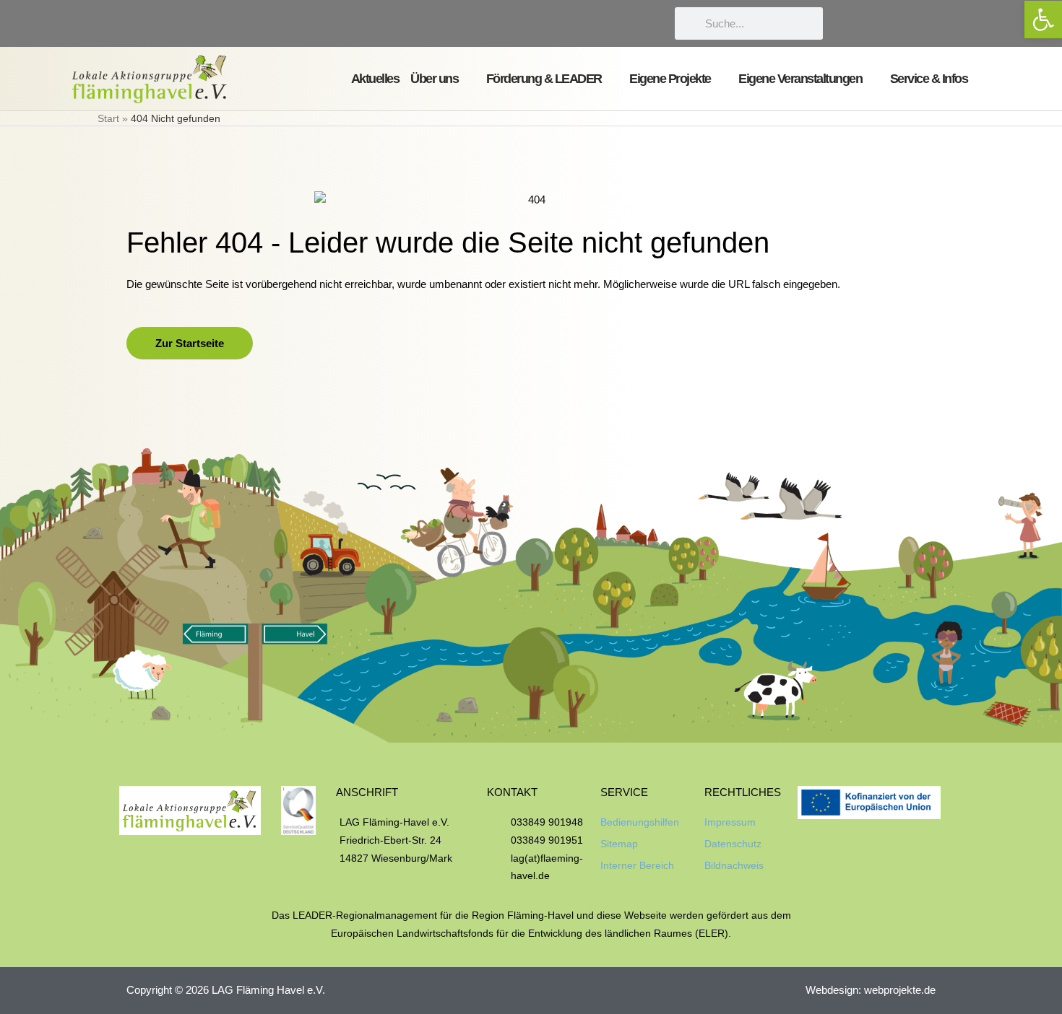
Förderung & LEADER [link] (544, 78)
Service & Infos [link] (929, 78)
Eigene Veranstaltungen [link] (800, 78)
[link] (1043, 19)
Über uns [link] (434, 78)
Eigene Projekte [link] (670, 78)
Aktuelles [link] (375, 78)
